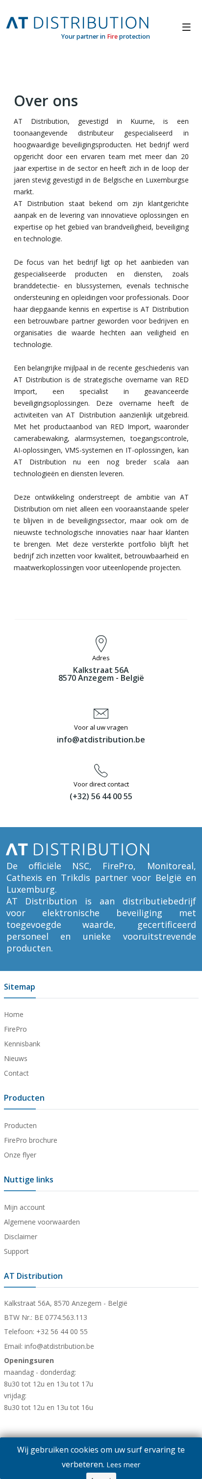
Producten (20, 1125)
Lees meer (123, 1464)
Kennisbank (22, 1043)
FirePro (15, 1029)
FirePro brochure (30, 1140)
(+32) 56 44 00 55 (101, 796)
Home (14, 1014)
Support (16, 1251)
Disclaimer (20, 1236)
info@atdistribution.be (101, 739)
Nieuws (15, 1058)
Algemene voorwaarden (42, 1221)
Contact (16, 1073)
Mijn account (24, 1207)
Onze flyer (20, 1154)
